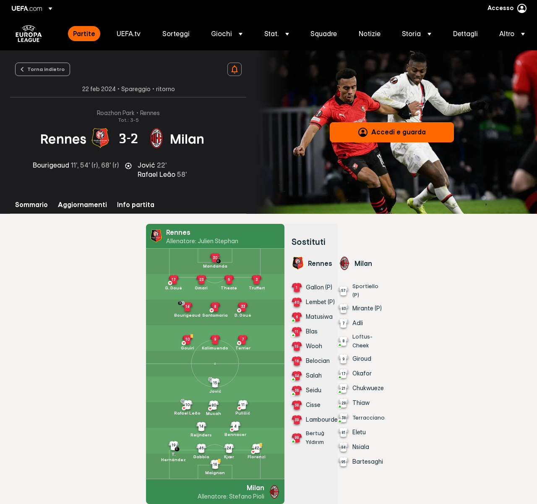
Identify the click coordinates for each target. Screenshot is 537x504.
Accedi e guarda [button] (398, 132)
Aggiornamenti (82, 204)
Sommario (31, 204)
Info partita (135, 204)
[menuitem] (84, 34)
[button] (227, 34)
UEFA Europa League (28, 33)
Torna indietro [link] (46, 69)
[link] (84, 34)
